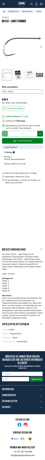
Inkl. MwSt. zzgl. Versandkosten (14, 103)
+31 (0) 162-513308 (22, 451)
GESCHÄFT (6, 407)
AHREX (5, 17)
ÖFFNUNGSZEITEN (9, 401)
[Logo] (22, 4)
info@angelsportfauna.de (22, 455)
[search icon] (31, 3)
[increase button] (40, 134)
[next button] (41, 47)
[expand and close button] (41, 389)
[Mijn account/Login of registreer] (36, 3)
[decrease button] (5, 134)
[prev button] (4, 47)
